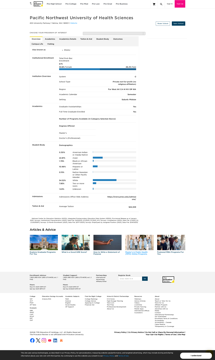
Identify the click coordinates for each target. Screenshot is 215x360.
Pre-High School (54, 4)
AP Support (69, 307)
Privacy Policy (108, 356)
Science (68, 301)
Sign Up (180, 4)
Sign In (170, 4)
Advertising (100, 279)
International (100, 277)
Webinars (137, 299)
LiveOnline (138, 305)
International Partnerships (164, 315)
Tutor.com (110, 303)
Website (73, 23)
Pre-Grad (108, 4)
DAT (31, 318)
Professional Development (116, 307)
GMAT (32, 312)
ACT (31, 301)
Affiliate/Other (101, 281)
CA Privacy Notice (136, 332)
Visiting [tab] (50, 44)
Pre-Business (122, 4)
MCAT (32, 316)
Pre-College (70, 4)
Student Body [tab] (102, 39)
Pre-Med (84, 4)
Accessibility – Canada (163, 322)
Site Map (181, 334)
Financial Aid (89, 305)
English (68, 303)
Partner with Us (160, 307)
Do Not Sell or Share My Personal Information (164, 332)
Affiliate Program (161, 305)
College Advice (90, 301)
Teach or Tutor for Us (162, 301)
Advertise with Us (161, 309)
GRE (31, 310)
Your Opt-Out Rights (154, 334)
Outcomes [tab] (118, 39)
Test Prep (110, 305)
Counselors (138, 313)
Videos (136, 303)
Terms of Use (123, 356)
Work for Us (159, 303)
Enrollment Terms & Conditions (166, 318)
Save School (178, 23)
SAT (31, 299)
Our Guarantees (160, 316)
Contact (158, 313)
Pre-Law (96, 4)
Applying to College (92, 303)
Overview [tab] (36, 39)
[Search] (161, 4)
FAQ (31, 279)
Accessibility (159, 320)
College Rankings (91, 299)
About (157, 299)
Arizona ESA (46, 299)
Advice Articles (140, 301)
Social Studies (70, 305)
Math (67, 299)
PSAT (31, 303)
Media (157, 311)
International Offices (141, 311)
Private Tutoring (140, 307)
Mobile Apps (139, 309)
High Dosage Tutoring (115, 301)
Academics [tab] (50, 39)
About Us (110, 309)
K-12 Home (111, 299)
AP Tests (33, 305)
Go (145, 279)
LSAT (31, 314)
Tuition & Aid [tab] (86, 39)
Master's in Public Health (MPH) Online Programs (136, 253)
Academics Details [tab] (67, 39)
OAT (31, 320)
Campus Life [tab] (37, 44)
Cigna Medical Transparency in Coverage (164, 325)
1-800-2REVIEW (44, 277)
